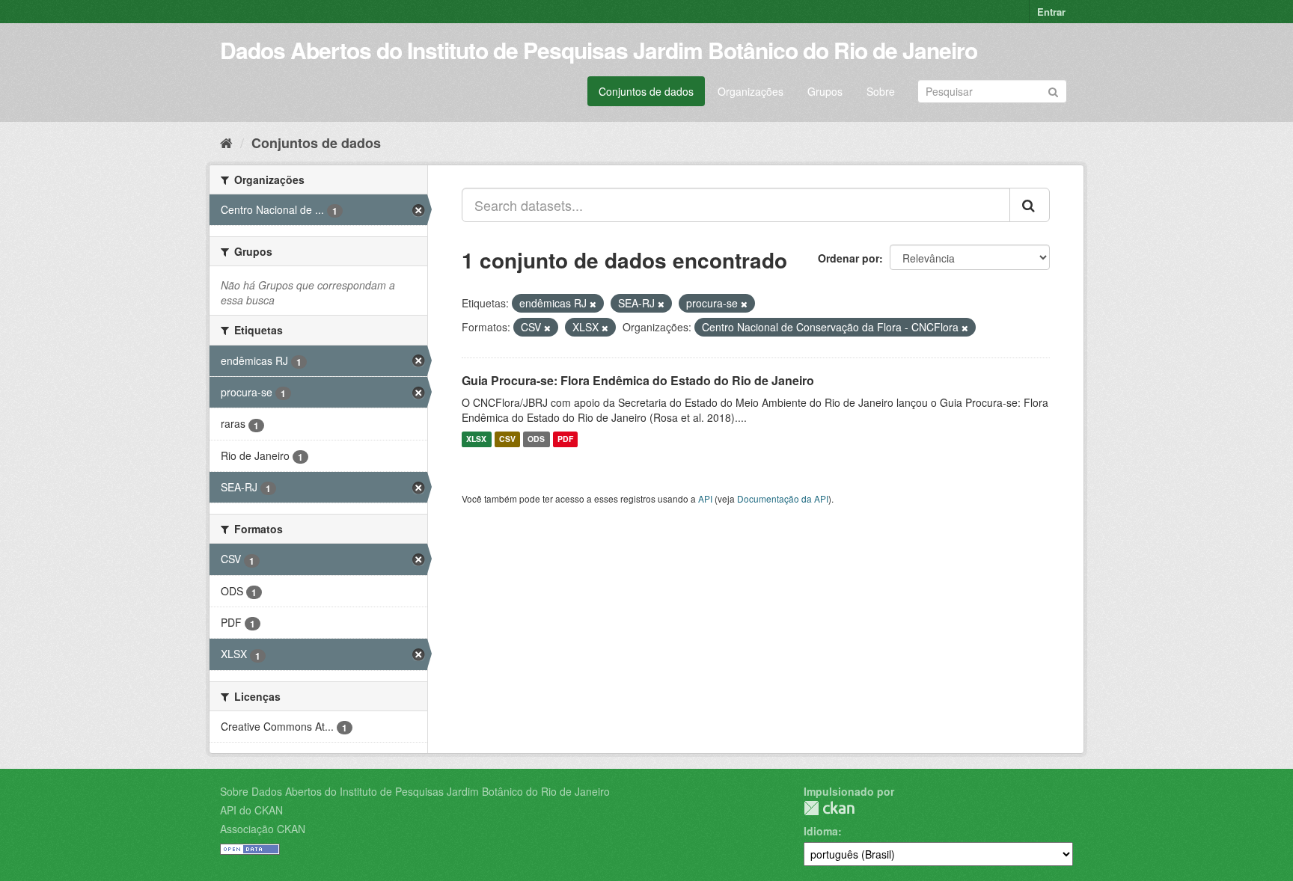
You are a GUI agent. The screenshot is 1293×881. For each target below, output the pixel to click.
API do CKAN (251, 809)
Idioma (821, 830)
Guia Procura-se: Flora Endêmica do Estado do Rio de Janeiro (638, 380)
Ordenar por (848, 258)
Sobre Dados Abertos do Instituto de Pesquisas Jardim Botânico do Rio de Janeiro (415, 791)
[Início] (226, 142)
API (705, 498)
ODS (536, 439)
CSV (507, 439)
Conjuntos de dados (646, 91)
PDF (565, 439)
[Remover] (593, 304)
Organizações (750, 91)
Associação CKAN (262, 828)
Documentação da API (782, 498)
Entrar (1051, 11)
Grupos (825, 91)
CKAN (829, 808)
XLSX (476, 439)
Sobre (880, 91)
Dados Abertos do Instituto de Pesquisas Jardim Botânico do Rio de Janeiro (598, 50)
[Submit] (1053, 90)
